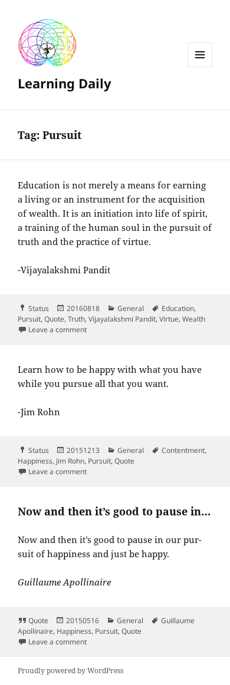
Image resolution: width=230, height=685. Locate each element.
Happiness (35, 461)
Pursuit (29, 319)
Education (178, 308)
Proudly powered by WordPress (70, 671)
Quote (54, 319)
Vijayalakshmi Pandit (122, 319)
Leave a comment (57, 330)
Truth (76, 319)
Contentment (183, 450)
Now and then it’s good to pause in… (114, 511)
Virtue (169, 319)
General (130, 308)
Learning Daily (64, 83)
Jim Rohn (70, 461)
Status (38, 308)
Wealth (193, 319)
